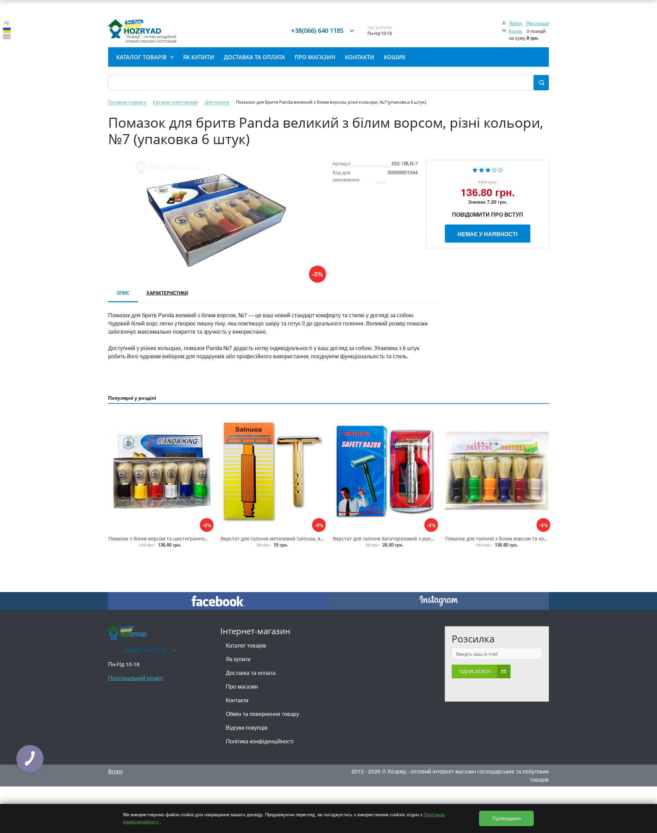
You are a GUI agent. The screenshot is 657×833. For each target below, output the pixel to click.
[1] (475, 169)
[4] (494, 169)
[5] (500, 169)
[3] (488, 169)
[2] (481, 169)
